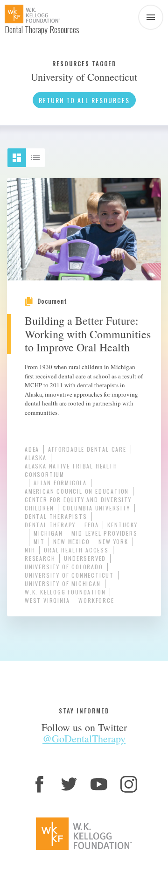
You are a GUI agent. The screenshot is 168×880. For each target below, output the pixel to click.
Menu (150, 17)
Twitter (69, 784)
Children (39, 508)
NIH (30, 550)
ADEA (32, 449)
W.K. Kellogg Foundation (65, 592)
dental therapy (50, 525)
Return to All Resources (84, 100)
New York (113, 541)
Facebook (39, 784)
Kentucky (122, 525)
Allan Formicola (60, 483)
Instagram (128, 784)
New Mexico (71, 541)
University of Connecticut (69, 575)
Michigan (48, 533)
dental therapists (56, 516)
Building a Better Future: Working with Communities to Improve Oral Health (88, 334)
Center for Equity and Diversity (78, 499)
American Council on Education (77, 491)
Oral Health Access (76, 550)
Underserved (85, 558)
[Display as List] (39, 154)
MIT (39, 541)
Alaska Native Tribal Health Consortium (71, 470)
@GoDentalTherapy (84, 738)
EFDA (91, 525)
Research (40, 558)
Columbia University (96, 508)
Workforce (96, 600)
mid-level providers (104, 533)
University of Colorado (64, 567)
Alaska (36, 457)
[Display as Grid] (21, 154)
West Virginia (47, 600)
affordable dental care (87, 449)
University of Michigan (63, 583)
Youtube (99, 784)
